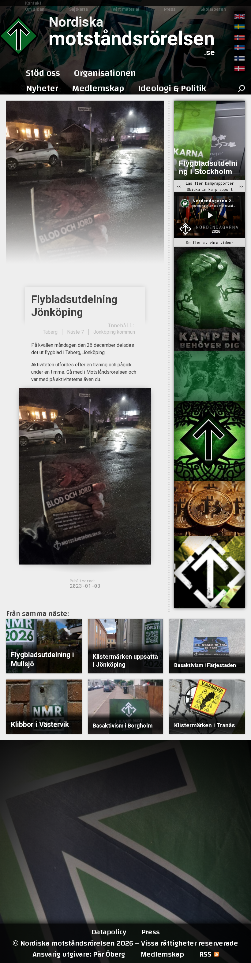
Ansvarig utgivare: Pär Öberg (78, 954)
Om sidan (34, 9)
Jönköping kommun (114, 332)
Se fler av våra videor (210, 242)
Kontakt (33, 3)
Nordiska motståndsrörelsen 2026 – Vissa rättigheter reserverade (125, 943)
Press (170, 9)
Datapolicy (109, 932)
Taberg (50, 332)
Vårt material (126, 9)
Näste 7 (75, 332)
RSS (205, 954)
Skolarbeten (213, 9)
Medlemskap (162, 954)
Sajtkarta (78, 9)
